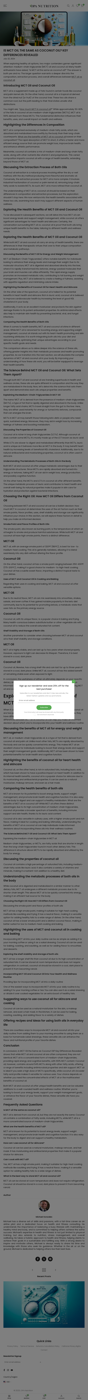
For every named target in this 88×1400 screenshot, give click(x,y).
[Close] (73, 681)
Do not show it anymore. (45, 715)
